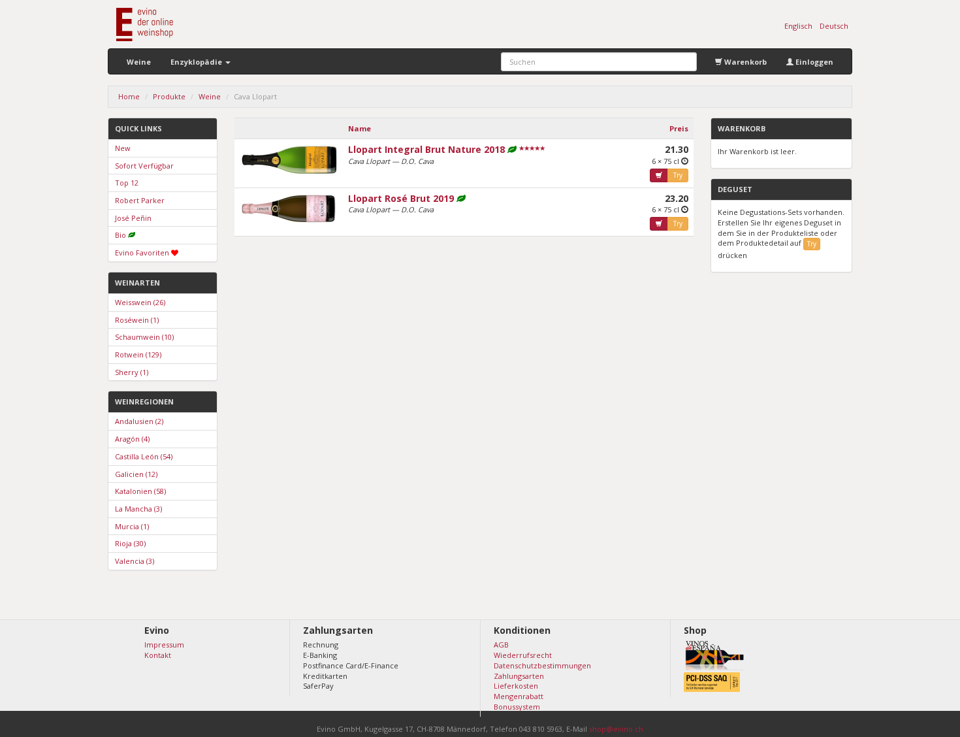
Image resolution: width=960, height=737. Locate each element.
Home (129, 96)
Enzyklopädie (197, 62)
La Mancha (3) (138, 509)
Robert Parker (140, 200)
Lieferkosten (516, 686)
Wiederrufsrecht (523, 655)
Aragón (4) (132, 439)
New (123, 148)
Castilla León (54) (143, 456)
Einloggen (813, 62)
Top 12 (126, 183)
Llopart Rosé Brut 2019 (401, 198)
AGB (501, 644)
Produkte (169, 96)
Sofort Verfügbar (144, 166)
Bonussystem (517, 707)
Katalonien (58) (140, 491)
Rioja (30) (130, 543)
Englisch (798, 26)
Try (677, 175)
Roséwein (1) (137, 320)
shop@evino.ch (616, 729)
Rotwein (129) (138, 354)
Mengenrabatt (518, 696)
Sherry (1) (131, 372)
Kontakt (157, 655)
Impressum (164, 644)
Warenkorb (744, 62)
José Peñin (133, 218)
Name (359, 128)
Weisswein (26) (140, 302)
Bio (120, 235)
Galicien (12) (136, 474)
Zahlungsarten (519, 676)
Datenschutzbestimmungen (542, 665)
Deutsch (834, 26)
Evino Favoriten (142, 252)
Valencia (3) (134, 561)
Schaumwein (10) (144, 337)
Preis (678, 128)
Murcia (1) (132, 526)
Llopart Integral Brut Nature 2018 (426, 149)
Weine (139, 62)
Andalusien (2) (139, 421)
